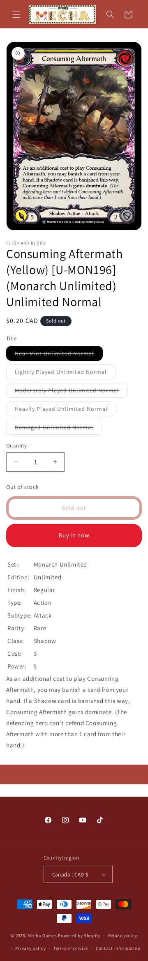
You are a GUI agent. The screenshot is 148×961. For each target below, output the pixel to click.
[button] (16, 14)
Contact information (118, 948)
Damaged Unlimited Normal (58, 429)
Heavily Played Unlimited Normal (65, 410)
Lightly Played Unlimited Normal (65, 373)
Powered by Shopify (79, 935)
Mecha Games (42, 935)
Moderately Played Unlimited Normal (71, 392)
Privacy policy (30, 948)
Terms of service (70, 948)
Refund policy (122, 935)
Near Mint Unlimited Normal (59, 355)
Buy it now (74, 535)
